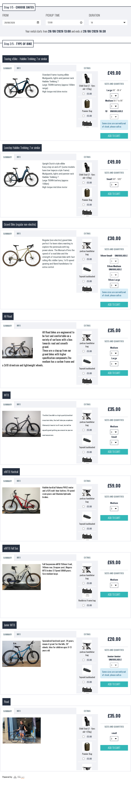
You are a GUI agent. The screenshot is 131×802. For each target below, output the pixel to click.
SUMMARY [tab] (7, 68)
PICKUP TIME (53, 15)
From (5, 15)
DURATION (94, 15)
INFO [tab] (19, 68)
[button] (65, 22)
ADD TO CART (114, 136)
